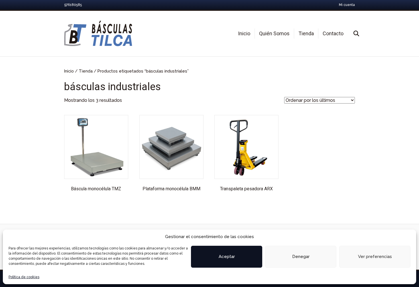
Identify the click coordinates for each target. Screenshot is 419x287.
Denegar (301, 256)
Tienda (306, 33)
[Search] (351, 33)
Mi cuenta (347, 5)
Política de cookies (24, 277)
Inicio (244, 33)
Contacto (333, 33)
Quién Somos (274, 33)
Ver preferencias (375, 256)
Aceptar (227, 256)
